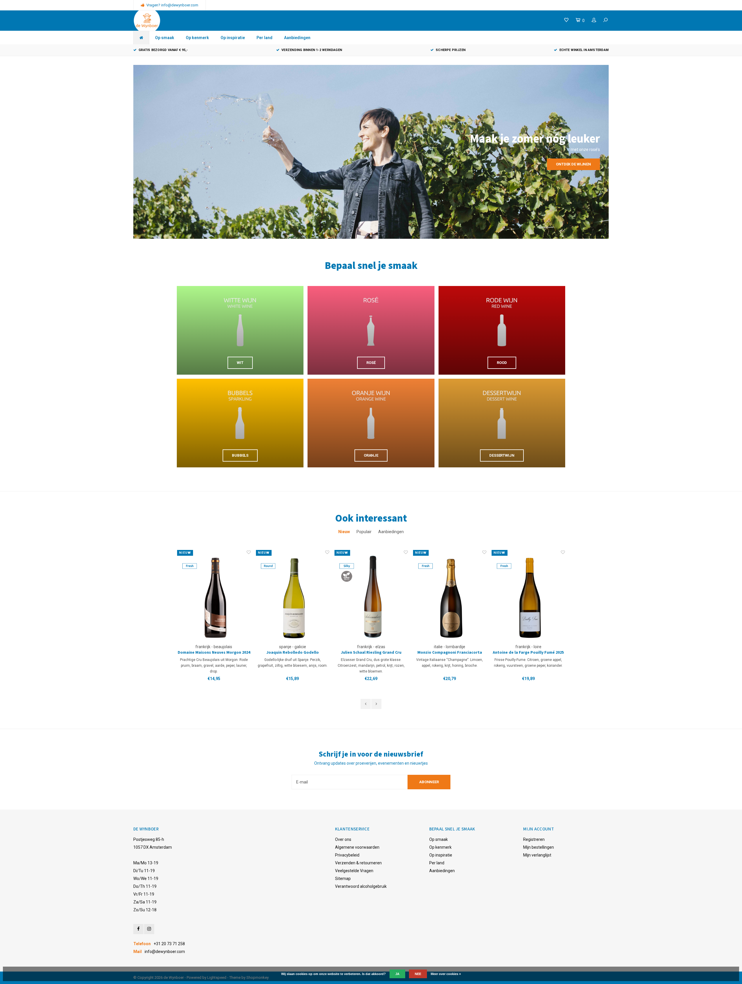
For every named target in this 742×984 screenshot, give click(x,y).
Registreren (534, 839)
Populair (364, 531)
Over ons (343, 839)
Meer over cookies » (446, 974)
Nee (418, 974)
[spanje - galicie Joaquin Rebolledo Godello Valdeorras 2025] (214, 596)
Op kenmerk (197, 37)
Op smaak (164, 37)
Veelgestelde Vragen (354, 870)
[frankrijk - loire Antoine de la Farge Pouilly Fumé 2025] (449, 596)
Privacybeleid (347, 855)
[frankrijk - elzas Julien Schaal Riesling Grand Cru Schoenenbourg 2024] (292, 596)
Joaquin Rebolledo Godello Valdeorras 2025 (214, 652)
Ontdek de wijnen (573, 164)
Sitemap (343, 878)
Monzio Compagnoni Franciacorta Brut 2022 (371, 652)
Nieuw (344, 531)
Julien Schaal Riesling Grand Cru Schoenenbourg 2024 (292, 652)
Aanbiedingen (297, 37)
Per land (264, 37)
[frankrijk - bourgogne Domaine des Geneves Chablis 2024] (528, 596)
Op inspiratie (233, 37)
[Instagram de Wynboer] (149, 929)
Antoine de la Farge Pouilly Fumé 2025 (449, 652)
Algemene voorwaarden (357, 847)
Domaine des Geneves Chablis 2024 (528, 652)
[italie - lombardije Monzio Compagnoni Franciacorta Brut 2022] (371, 596)
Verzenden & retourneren (358, 863)
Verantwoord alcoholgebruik (361, 886)
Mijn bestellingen (538, 847)
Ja (397, 974)
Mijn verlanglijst (537, 855)
